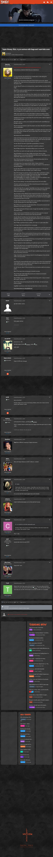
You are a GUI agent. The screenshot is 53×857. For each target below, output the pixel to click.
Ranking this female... (25, 728)
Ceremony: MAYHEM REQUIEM (36, 669)
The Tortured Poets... (25, 734)
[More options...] (49, 64)
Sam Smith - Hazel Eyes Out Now (37, 658)
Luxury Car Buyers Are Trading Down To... (39, 653)
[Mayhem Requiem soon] (26, 14)
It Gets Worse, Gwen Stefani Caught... (38, 694)
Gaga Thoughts (38, 671)
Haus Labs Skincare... (25, 760)
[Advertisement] (26, 36)
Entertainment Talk (39, 640)
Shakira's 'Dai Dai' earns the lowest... (38, 705)
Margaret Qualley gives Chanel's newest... (39, 700)
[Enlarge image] (27, 344)
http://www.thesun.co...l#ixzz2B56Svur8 (23, 288)
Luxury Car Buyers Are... (26, 739)
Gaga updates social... (25, 749)
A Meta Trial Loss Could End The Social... (39, 679)
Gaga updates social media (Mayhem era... (39, 648)
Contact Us (30, 845)
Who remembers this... (26, 717)
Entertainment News (40, 635)
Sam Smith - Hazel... (25, 723)
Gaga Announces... (25, 754)
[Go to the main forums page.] (47, 2)
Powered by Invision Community (26, 846)
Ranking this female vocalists (36, 638)
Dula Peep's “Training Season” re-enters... (39, 632)
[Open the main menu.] (51, 2)
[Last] (18, 59)
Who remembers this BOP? (35, 643)
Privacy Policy (23, 845)
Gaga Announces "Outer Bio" (36, 627)
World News (37, 655)
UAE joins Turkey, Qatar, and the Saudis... (39, 689)
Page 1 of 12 (22, 59)
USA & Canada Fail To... (26, 744)
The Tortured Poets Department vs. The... (39, 663)
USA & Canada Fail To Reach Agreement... (39, 674)
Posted (19, 64)
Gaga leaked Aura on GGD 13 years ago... (39, 684)
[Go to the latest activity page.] (44, 2)
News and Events (19, 54)
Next (15, 59)
